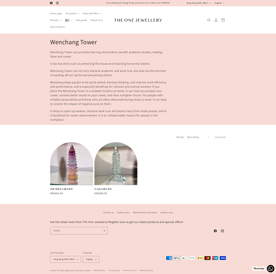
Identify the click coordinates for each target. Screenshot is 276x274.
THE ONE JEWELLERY (65, 270)
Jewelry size (166, 212)
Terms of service (130, 270)
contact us (108, 212)
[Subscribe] (103, 230)
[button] (72, 13)
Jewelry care (123, 212)
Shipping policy (146, 270)
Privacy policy (114, 270)
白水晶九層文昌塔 (103, 189)
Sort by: (180, 137)
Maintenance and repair (145, 212)
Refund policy (99, 270)
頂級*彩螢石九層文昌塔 (61, 189)
